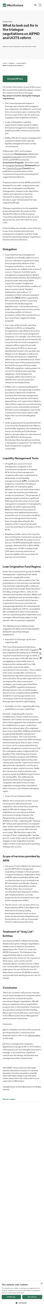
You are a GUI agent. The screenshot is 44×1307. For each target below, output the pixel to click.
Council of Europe (14, 168)
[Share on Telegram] (40, 658)
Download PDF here (15, 79)
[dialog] (22, 1294)
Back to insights (9, 1099)
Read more (20, 1293)
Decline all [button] (32, 1297)
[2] (28, 275)
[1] (17, 202)
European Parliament (15, 165)
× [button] (41, 1283)
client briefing (34, 1035)
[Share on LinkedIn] (40, 649)
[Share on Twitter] (40, 653)
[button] (22, 1303)
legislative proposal (11, 157)
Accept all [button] (11, 1297)
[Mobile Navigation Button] (39, 5)
